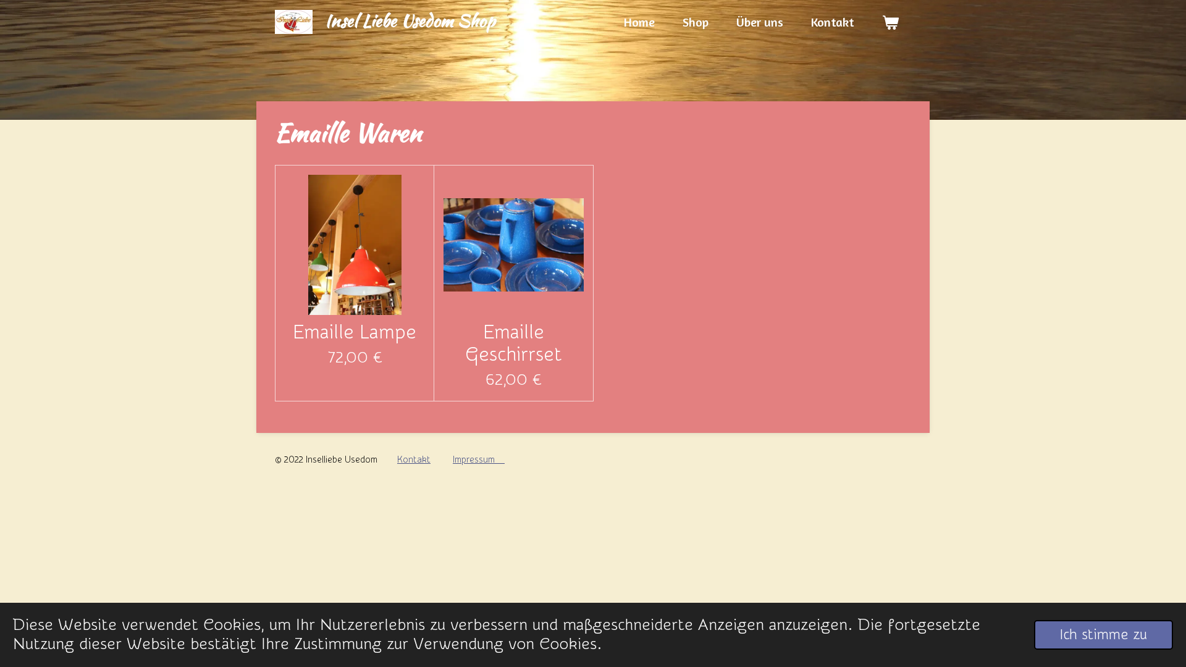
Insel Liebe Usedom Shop (410, 20)
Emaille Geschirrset (513, 343)
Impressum (479, 460)
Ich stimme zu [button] (1103, 634)
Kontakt (414, 460)
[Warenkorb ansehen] (890, 22)
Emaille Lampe (354, 332)
